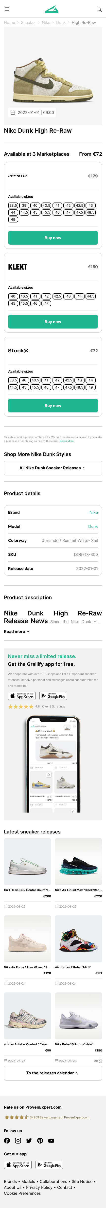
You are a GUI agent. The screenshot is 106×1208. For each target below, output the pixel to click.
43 (90, 205)
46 (57, 212)
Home (9, 22)
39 (24, 205)
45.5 (46, 212)
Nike (46, 22)
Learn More (67, 441)
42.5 (79, 205)
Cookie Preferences (22, 1193)
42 (68, 205)
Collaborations (53, 1181)
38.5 (13, 205)
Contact (64, 1187)
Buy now (53, 237)
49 (13, 219)
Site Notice (82, 1181)
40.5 (46, 205)
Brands (10, 1181)
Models (28, 1181)
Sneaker (28, 22)
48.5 (90, 212)
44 (13, 212)
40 (35, 205)
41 (57, 205)
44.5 (24, 212)
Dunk (61, 22)
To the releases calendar (50, 1072)
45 (35, 212)
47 (68, 212)
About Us (12, 1187)
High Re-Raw (84, 22)
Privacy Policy (39, 1187)
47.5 (79, 212)
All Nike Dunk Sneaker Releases (50, 467)
